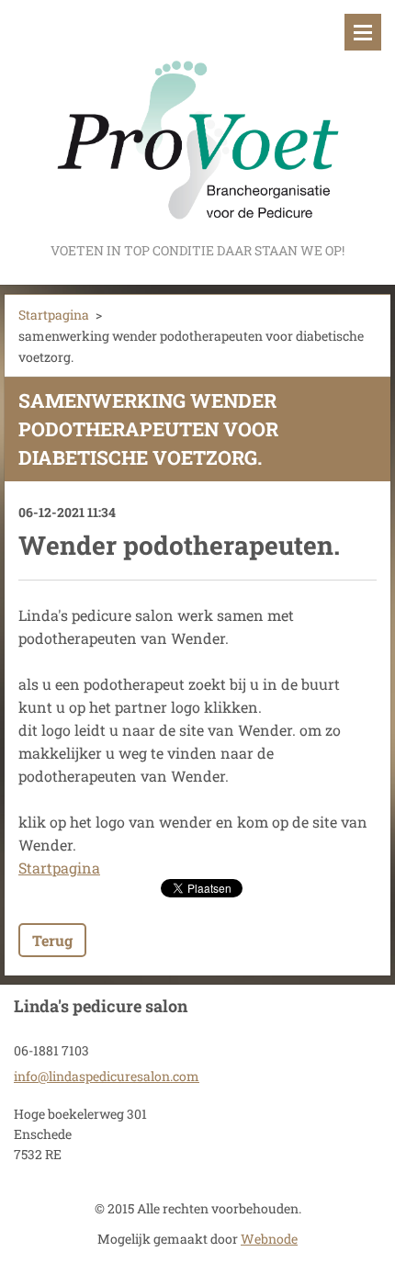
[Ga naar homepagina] (197, 119)
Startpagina (53, 314)
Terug (52, 940)
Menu (362, 32)
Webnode (269, 1238)
